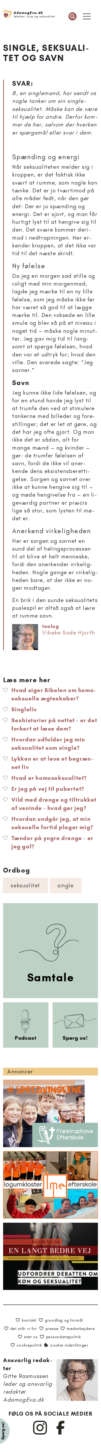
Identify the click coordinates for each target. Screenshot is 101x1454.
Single (65, 885)
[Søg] (72, 16)
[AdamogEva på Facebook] (61, 1433)
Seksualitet (25, 885)
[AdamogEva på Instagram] (40, 1433)
